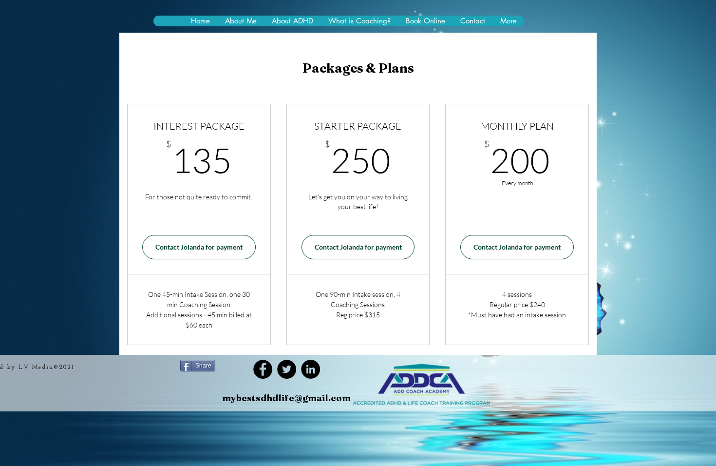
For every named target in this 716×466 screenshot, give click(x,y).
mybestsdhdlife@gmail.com (286, 398)
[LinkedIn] (310, 369)
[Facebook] (262, 369)
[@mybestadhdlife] (286, 369)
